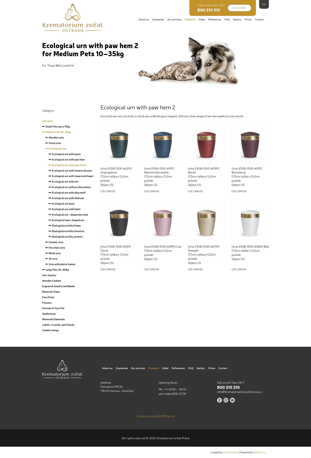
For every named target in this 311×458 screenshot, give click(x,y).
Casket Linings (50, 330)
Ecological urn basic (63, 203)
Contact (259, 19)
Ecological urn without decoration (71, 187)
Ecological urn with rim (65, 181)
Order (202, 19)
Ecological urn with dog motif (69, 192)
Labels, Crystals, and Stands (58, 324)
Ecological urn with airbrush (68, 198)
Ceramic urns (56, 242)
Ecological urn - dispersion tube (70, 214)
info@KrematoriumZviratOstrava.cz (239, 392)
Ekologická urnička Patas (66, 225)
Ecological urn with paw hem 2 (69, 165)
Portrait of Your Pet (53, 308)
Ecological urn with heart (66, 209)
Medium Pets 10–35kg (58, 132)
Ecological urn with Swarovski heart (72, 176)
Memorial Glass (51, 291)
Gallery (237, 19)
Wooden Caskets (51, 280)
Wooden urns (56, 137)
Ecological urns (57, 148)
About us (143, 19)
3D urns (53, 258)
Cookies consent (146, 416)
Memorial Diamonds (53, 319)
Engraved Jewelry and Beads (58, 286)
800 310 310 (208, 9)
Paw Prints (48, 297)
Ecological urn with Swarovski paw (72, 170)
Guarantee (158, 19)
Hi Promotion (230, 452)
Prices (248, 19)
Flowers (47, 302)
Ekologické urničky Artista (67, 236)
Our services (174, 19)
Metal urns (55, 253)
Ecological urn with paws (66, 154)
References (214, 19)
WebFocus (260, 452)
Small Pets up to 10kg (57, 126)
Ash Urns (47, 121)
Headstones (49, 313)
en (264, 4)
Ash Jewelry (49, 275)
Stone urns (55, 143)
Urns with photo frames (62, 264)
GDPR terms (167, 416)
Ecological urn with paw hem (68, 159)
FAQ (227, 19)
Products (190, 19)
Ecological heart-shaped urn (68, 220)
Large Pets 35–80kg (57, 269)
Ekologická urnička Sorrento (68, 231)
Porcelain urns (57, 247)
